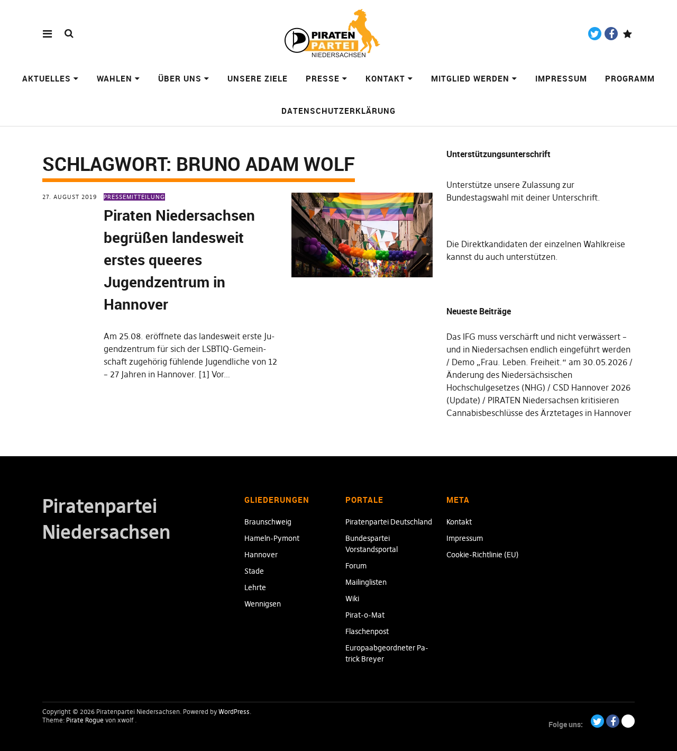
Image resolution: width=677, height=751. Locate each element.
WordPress (234, 712)
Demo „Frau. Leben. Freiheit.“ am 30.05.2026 (539, 362)
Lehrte (255, 587)
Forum (356, 566)
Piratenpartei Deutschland (388, 522)
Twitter (594, 33)
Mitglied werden (470, 78)
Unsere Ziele (257, 78)
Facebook (611, 33)
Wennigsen (262, 604)
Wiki (352, 598)
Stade (254, 571)
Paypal (627, 33)
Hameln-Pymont (271, 538)
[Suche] (69, 33)
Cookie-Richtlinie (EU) (482, 554)
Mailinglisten (366, 582)
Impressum (561, 78)
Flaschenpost (367, 631)
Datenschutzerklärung (338, 110)
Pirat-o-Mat (365, 615)
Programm (630, 78)
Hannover (261, 554)
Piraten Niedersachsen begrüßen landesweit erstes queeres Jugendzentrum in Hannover (179, 259)
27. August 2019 (69, 197)
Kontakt (385, 78)
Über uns (180, 78)
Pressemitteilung (134, 197)
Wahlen (114, 78)
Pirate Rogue (85, 720)
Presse (323, 78)
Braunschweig (267, 522)
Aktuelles (46, 78)
